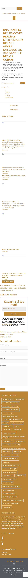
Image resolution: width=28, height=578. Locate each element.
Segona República (8, 490)
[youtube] (2, 542)
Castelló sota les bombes (10, 416)
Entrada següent (14, 109)
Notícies (17, 64)
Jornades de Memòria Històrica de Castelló (14, 448)
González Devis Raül (9, 433)
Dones (5, 423)
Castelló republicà (8, 413)
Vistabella (14, 503)
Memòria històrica (10, 458)
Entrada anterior (14, 105)
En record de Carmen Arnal (10, 249)
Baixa (22, 83)
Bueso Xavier (13, 65)
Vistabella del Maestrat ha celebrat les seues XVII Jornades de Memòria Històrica (13, 275)
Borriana (6, 406)
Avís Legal (4, 552)
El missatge (3, 365)
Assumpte (2, 358)
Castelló (14, 406)
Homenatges (20, 441)
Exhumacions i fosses (15, 62)
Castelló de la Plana (10, 409)
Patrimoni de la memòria (9, 472)
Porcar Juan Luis (9, 479)
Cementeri (7, 419)
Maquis (15, 455)
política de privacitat (7, 324)
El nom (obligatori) (4, 345)
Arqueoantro (20, 399)
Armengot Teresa (8, 399)
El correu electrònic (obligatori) (7, 351)
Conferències (17, 419)
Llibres (17, 451)
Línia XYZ (6, 455)
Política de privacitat (6, 554)
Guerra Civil (8, 441)
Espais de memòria (17, 423)
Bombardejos (14, 402)
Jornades (16, 444)
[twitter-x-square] (2, 544)
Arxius (5, 402)
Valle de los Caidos (11, 70)
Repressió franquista (11, 486)
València (6, 503)
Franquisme (17, 429)
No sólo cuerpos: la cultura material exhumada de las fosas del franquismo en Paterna (13, 169)
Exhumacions (20, 65)
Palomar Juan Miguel (9, 469)
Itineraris (6, 444)
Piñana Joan (20, 475)
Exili (17, 426)
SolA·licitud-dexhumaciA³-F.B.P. (7, 83)
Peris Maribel (8, 475)
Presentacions (8, 483)
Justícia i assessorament (8, 64)
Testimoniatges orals (10, 496)
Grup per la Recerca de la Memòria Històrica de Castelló (14, 437)
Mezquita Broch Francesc (11, 465)
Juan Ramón (7, 451)
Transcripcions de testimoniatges (12, 500)
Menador (6, 462)
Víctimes (7, 507)
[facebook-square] (2, 539)
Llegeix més (5, 150)
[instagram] (2, 537)
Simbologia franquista (9, 493)
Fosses (6, 429)
